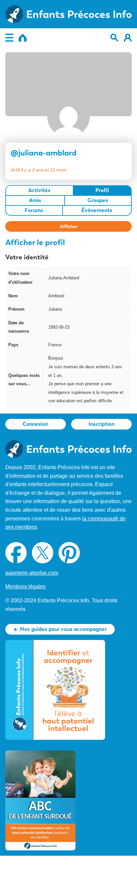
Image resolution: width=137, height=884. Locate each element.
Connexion (35, 424)
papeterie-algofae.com (31, 573)
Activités (39, 190)
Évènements (96, 210)
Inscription (101, 424)
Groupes (97, 200)
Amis (35, 200)
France (55, 344)
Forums (34, 210)
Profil (102, 190)
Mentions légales (25, 586)
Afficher (68, 226)
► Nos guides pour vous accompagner (60, 629)
